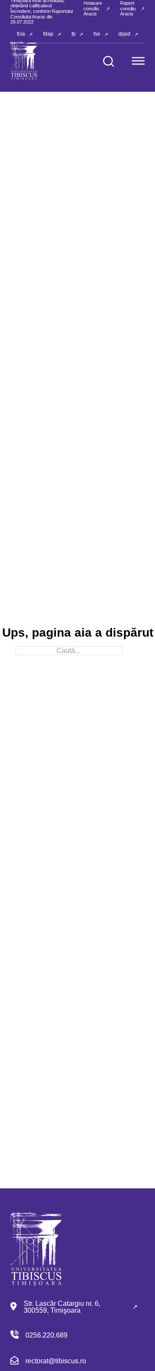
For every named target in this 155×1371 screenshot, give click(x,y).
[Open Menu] (138, 60)
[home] (23, 61)
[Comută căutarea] (108, 61)
